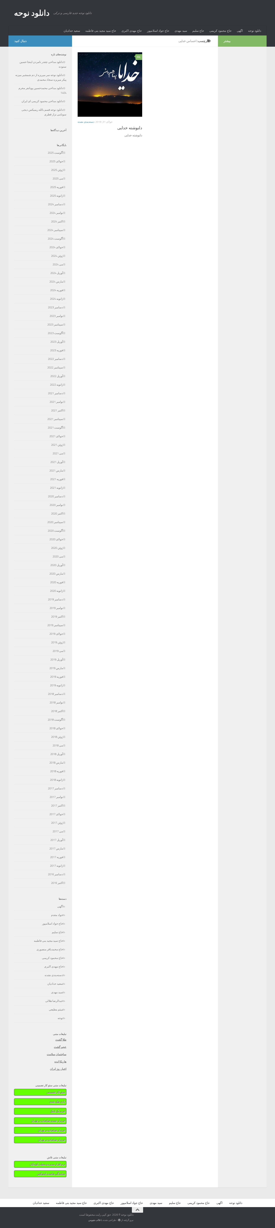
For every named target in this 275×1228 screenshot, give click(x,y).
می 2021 (58, 453)
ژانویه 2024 (56, 298)
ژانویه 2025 (56, 195)
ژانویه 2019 (56, 685)
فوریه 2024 (56, 290)
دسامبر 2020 (55, 496)
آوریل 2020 (56, 565)
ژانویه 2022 (56, 384)
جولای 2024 (56, 247)
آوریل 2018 (56, 754)
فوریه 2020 (56, 582)
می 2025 (58, 178)
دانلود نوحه (32, 13)
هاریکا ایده (60, 1061)
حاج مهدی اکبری (131, 30)
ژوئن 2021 (57, 444)
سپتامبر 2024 (55, 230)
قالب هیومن (94, 1220)
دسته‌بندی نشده (86, 121)
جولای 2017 (56, 814)
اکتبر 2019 (57, 616)
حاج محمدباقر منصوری (49, 949)
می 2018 (58, 745)
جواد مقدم (57, 915)
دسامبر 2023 (55, 307)
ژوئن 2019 (57, 642)
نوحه (60, 1018)
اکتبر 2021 (57, 410)
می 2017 (58, 831)
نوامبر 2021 (56, 402)
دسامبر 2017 (55, 788)
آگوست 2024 (55, 238)
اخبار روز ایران (58, 1069)
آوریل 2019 (56, 659)
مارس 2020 (56, 573)
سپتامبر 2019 (55, 625)
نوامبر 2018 (56, 702)
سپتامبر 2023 (55, 324)
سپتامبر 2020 (55, 522)
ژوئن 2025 (57, 170)
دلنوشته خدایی (129, 127)
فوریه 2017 (56, 857)
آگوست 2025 (55, 152)
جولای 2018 (56, 728)
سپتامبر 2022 (55, 367)
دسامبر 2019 (55, 599)
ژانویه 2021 (56, 487)
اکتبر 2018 (57, 711)
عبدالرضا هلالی (54, 1001)
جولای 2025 (56, 161)
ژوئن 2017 (57, 822)
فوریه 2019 (56, 676)
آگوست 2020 (55, 530)
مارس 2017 (56, 848)
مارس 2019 (56, 668)
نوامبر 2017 (56, 797)
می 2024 (58, 264)
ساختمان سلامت (56, 1054)
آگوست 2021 (55, 427)
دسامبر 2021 (55, 393)
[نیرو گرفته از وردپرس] (119, 1220)
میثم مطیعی (56, 1009)
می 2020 (58, 556)
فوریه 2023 (56, 350)
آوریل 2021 (56, 462)
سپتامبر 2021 (55, 419)
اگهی (240, 30)
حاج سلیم (198, 30)
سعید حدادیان (72, 30)
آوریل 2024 (56, 273)
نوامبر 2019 (56, 608)
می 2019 (58, 651)
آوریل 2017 (56, 840)
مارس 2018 (56, 762)
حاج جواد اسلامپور (158, 30)
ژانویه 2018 (56, 780)
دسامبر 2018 (55, 694)
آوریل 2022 (56, 376)
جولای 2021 (56, 436)
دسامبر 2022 (55, 359)
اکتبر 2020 (57, 513)
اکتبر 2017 (57, 805)
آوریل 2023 (56, 341)
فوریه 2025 (56, 187)
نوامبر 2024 (56, 213)
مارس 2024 (56, 281)
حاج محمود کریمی (220, 30)
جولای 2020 (56, 539)
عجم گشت (60, 1047)
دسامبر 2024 (55, 204)
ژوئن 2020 (57, 548)
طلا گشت (60, 1039)
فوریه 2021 (56, 479)
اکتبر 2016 (57, 883)
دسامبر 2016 (55, 874)
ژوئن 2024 (57, 256)
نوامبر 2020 (56, 505)
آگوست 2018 (55, 719)
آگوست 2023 (55, 333)
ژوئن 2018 (57, 737)
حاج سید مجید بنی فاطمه (100, 30)
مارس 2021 (56, 470)
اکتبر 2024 (57, 221)
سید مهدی (181, 30)
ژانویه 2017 (56, 865)
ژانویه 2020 (56, 591)
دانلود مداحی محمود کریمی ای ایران (42, 101)
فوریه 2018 (56, 771)
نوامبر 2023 (56, 316)
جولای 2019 (56, 633)
